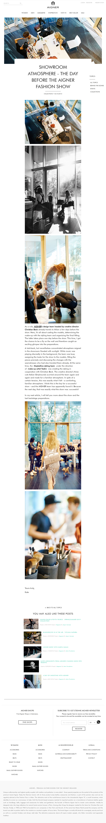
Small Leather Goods (14, 770)
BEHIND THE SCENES (97, 85)
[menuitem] (25, 13)
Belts (14, 758)
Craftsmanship (65, 758)
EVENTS (92, 89)
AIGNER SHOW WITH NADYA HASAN (55, 647)
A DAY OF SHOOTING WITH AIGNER (55, 675)
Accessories (14, 750)
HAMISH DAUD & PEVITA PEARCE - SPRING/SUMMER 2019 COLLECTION (60, 620)
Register (78, 729)
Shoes (14, 766)
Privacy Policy (91, 754)
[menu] (53, 13)
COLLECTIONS (95, 92)
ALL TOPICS (94, 82)
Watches (14, 774)
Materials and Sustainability (65, 754)
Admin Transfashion (70, 650)
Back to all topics (54, 608)
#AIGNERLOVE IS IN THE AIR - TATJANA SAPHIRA (60, 632)
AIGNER (37, 326)
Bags (14, 754)
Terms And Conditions (91, 750)
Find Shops (27, 722)
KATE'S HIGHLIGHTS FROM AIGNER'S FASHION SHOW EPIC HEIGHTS (61, 661)
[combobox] (13, 3)
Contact (91, 758)
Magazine (58, 624)
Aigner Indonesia (67, 624)
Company (65, 750)
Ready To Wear (14, 762)
